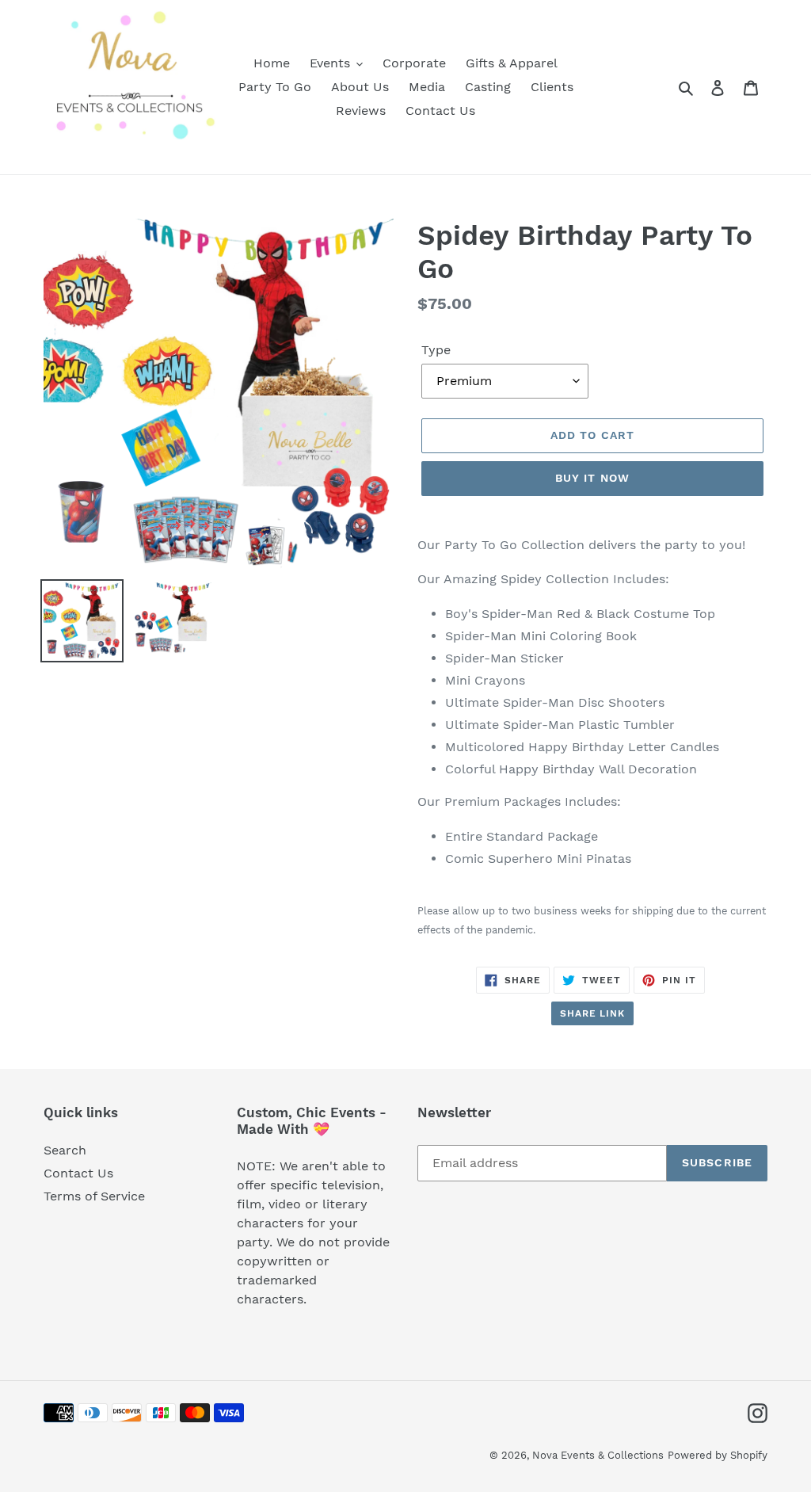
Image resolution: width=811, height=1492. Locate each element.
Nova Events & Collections (598, 1455)
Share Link (593, 1013)
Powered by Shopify (717, 1455)
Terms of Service (94, 1196)
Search (65, 1150)
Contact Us (78, 1173)
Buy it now (592, 477)
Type (436, 349)
